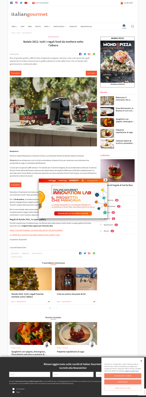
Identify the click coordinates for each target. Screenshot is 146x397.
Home (13, 33)
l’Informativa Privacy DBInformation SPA (29, 381)
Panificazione (112, 206)
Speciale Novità (26, 33)
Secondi (65, 348)
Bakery (109, 218)
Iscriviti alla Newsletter (41, 3)
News (14, 26)
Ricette (13, 348)
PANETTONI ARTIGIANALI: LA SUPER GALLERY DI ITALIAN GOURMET (36, 230)
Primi (19, 348)
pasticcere (111, 225)
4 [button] (57, 308)
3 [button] (54, 308)
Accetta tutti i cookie (123, 376)
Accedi (124, 28)
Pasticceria (111, 200)
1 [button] (50, 308)
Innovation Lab (86, 26)
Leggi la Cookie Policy (132, 371)
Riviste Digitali (59, 26)
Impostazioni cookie (122, 388)
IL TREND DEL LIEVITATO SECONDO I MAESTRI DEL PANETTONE (35, 235)
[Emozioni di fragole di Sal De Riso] (117, 170)
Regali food (26, 253)
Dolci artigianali (37, 253)
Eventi (46, 26)
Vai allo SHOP (128, 3)
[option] (30, 286)
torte (109, 231)
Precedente (15, 73)
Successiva (91, 73)
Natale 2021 (15, 253)
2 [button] (52, 308)
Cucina (109, 212)
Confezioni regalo (17, 257)
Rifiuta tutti (123, 382)
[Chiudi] (141, 360)
